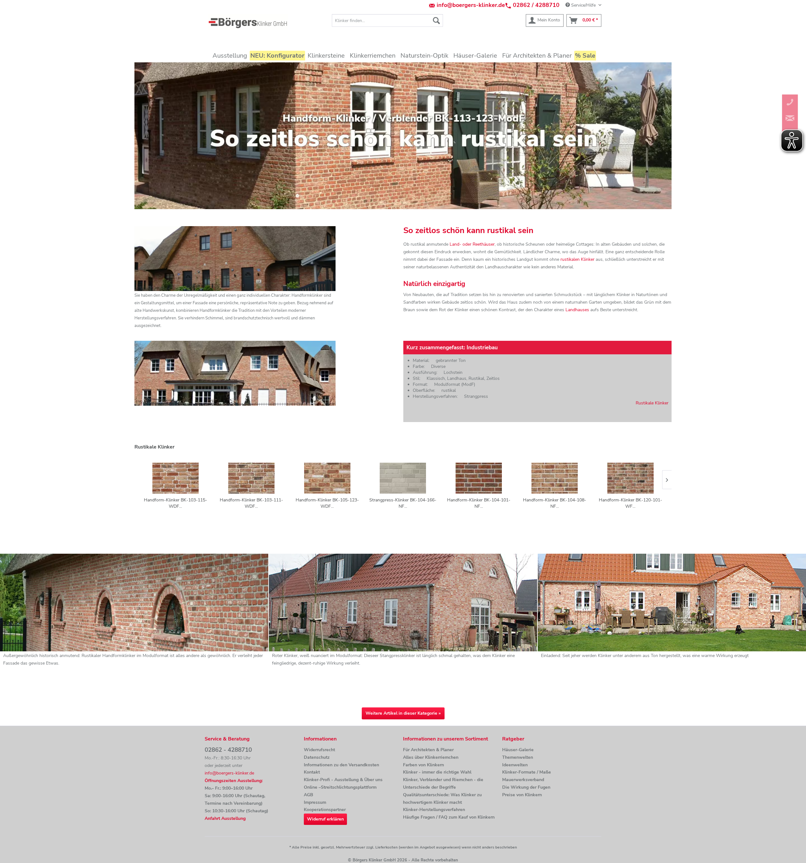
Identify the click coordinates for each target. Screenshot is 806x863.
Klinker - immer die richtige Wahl (437, 772)
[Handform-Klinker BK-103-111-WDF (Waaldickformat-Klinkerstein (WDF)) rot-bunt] (251, 478)
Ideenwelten (515, 765)
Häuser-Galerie (518, 750)
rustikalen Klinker (577, 259)
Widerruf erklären (325, 819)
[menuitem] (387, 20)
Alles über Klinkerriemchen (430, 757)
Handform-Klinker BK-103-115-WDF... (175, 503)
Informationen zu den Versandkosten (341, 765)
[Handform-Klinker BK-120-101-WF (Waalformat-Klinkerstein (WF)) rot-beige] (630, 478)
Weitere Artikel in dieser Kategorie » (403, 713)
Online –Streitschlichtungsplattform (340, 787)
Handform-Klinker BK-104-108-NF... (554, 503)
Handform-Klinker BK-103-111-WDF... (251, 503)
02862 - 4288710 (228, 750)
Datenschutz (317, 757)
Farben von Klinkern (423, 765)
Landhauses (577, 310)
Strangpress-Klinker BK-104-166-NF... (402, 503)
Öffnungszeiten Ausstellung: (234, 781)
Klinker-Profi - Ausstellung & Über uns (343, 780)
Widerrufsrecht (319, 750)
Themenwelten (517, 757)
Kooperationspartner (325, 810)
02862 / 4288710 (536, 5)
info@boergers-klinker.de (471, 5)
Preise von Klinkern (522, 795)
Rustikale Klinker (652, 403)
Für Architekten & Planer (428, 750)
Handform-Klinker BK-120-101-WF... (630, 503)
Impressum (315, 802)
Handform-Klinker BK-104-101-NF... (478, 503)
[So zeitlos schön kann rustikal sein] (403, 136)
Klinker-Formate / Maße (526, 772)
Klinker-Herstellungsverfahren (434, 810)
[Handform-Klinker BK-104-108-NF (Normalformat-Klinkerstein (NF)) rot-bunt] (554, 478)
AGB (308, 795)
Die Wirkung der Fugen (526, 787)
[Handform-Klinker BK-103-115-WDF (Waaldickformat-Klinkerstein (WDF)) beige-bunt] (175, 478)
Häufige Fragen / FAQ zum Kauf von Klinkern (449, 817)
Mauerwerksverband (523, 780)
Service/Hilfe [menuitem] (583, 5)
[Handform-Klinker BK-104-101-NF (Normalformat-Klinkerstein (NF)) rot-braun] (479, 478)
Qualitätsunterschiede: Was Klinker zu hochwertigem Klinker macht (442, 798)
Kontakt (312, 772)
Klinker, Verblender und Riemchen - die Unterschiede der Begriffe (443, 783)
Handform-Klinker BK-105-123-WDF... (327, 503)
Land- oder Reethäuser (472, 244)
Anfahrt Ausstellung (225, 818)
